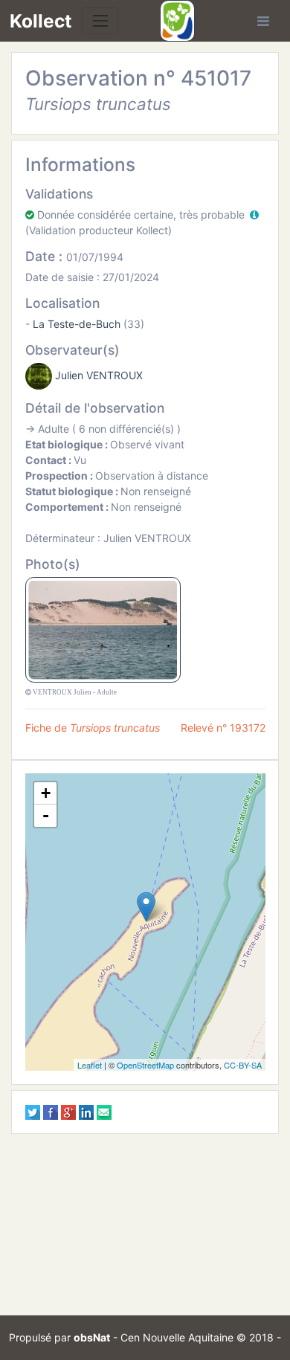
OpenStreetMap (145, 1065)
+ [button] (46, 793)
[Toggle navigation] (100, 20)
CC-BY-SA (243, 1065)
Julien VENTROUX (99, 375)
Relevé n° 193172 (223, 727)
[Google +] (68, 1111)
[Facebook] (50, 1111)
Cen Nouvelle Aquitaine (176, 1337)
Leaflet (89, 1065)
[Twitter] (32, 1111)
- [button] (46, 815)
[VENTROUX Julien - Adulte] (103, 628)
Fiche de (92, 727)
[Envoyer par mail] (104, 1111)
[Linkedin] (86, 1111)
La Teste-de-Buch (76, 324)
